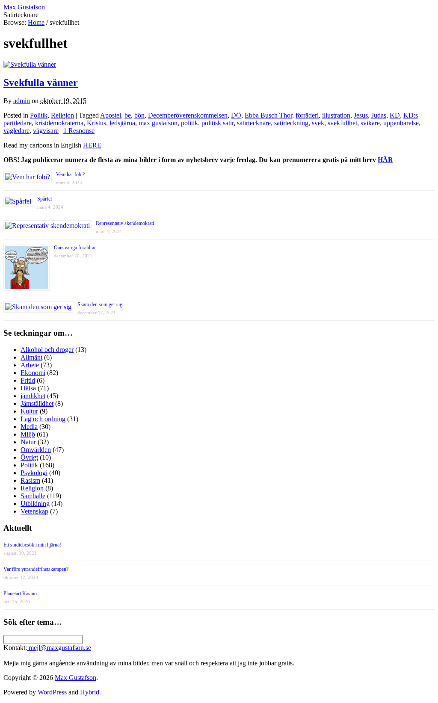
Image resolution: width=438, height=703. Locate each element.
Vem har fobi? (70, 174)
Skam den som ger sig (99, 304)
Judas (378, 115)
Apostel (110, 115)
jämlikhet (33, 395)
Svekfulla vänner (40, 82)
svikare (370, 123)
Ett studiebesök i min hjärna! (32, 545)
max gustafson (158, 123)
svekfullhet (342, 123)
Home (36, 22)
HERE (92, 145)
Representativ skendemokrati (125, 223)
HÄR (385, 159)
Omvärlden (36, 449)
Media (29, 426)
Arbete (30, 365)
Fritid (28, 380)
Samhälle (33, 495)
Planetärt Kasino (20, 594)
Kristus (96, 123)
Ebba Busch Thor (268, 115)
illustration (336, 115)
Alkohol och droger (47, 349)
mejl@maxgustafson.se (59, 647)
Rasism (30, 480)
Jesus (361, 115)
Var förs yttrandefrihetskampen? (35, 569)
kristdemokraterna (59, 123)
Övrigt (29, 457)
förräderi (307, 115)
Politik (38, 115)
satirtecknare (254, 123)
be (127, 115)
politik (189, 123)
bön (139, 115)
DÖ (236, 115)
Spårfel (44, 199)
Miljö (28, 434)
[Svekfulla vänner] (29, 64)
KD (395, 115)
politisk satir (217, 123)
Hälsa (28, 388)
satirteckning (291, 123)
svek (318, 123)
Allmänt (31, 357)
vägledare (16, 130)
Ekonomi (33, 372)
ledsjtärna (122, 123)
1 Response (79, 130)
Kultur (29, 411)
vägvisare (46, 130)
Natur (28, 442)
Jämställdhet (37, 403)
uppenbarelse (401, 123)
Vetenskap (34, 511)
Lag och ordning (43, 418)
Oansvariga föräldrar (75, 248)
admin (21, 100)
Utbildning (35, 503)
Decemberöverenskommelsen (188, 115)
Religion (62, 115)
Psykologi (34, 472)
